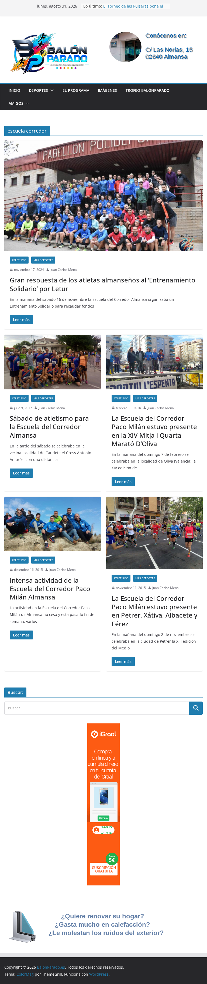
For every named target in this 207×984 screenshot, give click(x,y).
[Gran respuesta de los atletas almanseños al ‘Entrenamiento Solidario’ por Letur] (103, 195)
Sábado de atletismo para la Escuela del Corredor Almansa (49, 426)
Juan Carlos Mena (63, 269)
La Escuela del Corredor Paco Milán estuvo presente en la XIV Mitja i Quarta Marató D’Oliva (154, 431)
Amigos (16, 103)
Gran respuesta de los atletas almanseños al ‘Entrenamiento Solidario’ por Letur (102, 284)
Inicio (14, 90)
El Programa (76, 90)
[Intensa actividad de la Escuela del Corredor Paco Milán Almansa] (52, 524)
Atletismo (19, 260)
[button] (51, 90)
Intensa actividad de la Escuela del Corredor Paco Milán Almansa (50, 588)
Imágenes (107, 90)
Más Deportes (43, 260)
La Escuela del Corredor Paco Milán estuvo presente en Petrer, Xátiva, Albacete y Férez (154, 611)
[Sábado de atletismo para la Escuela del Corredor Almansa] (52, 362)
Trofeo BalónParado (148, 90)
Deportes (38, 90)
